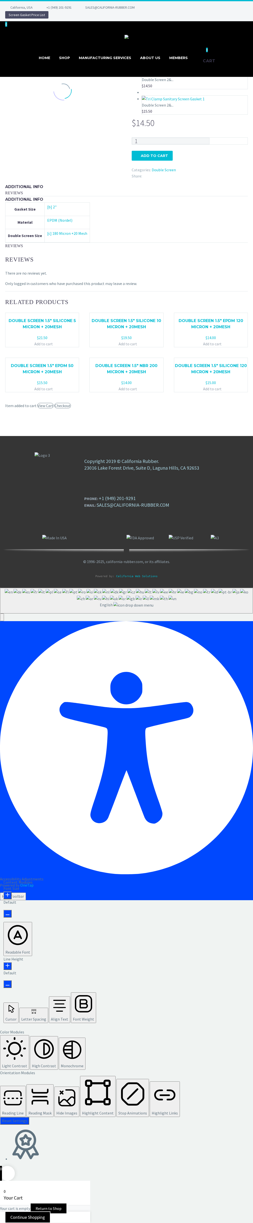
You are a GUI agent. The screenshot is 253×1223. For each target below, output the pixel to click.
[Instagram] (176, 7)
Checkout (63, 405)
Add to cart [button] (43, 343)
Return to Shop (49, 1208)
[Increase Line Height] (7, 966)
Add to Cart (154, 155)
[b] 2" (52, 206)
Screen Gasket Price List (27, 15)
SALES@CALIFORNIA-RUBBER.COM (110, 7)
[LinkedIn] (162, 7)
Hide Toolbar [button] (13, 896)
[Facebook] (154, 7)
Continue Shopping (27, 1217)
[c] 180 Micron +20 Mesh (67, 233)
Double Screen (164, 169)
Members (178, 58)
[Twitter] (169, 7)
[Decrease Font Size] (7, 913)
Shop (64, 58)
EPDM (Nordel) (59, 220)
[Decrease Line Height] (7, 984)
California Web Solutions (137, 576)
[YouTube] (191, 7)
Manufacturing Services (105, 58)
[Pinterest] (184, 7)
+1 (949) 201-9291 (59, 7)
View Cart (45, 405)
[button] (2, 617)
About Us (150, 58)
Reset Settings (14, 1120)
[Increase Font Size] (7, 895)
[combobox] (126, 600)
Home (44, 58)
